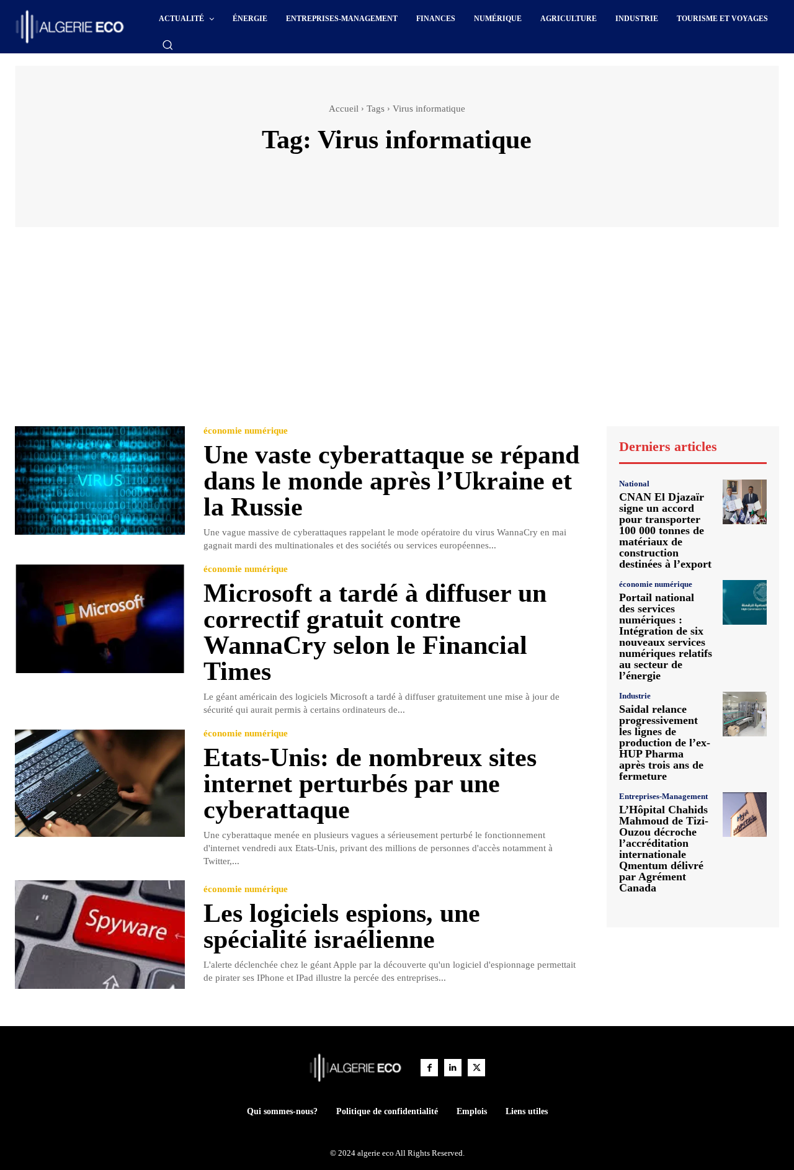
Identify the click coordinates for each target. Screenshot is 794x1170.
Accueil (344, 109)
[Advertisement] (397, 332)
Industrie (635, 696)
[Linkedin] (453, 1067)
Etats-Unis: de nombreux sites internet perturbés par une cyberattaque (370, 783)
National (634, 484)
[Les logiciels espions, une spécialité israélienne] (100, 934)
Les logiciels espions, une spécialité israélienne (341, 926)
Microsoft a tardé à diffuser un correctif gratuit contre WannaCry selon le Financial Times (374, 632)
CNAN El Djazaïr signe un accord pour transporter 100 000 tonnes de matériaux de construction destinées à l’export (665, 530)
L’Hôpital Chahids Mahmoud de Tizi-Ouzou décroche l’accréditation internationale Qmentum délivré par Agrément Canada (663, 848)
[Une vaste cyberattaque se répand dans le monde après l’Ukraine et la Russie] (100, 480)
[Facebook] (429, 1067)
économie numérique (245, 430)
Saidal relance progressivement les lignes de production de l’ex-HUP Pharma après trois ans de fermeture (664, 742)
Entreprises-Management (663, 796)
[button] (167, 44)
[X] (476, 1067)
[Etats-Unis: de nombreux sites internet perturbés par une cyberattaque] (100, 783)
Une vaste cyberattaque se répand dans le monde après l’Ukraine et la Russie (391, 480)
